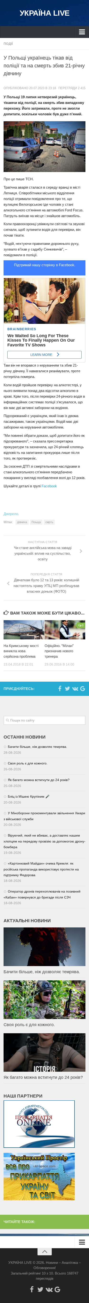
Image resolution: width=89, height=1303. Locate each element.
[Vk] (75, 688)
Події (8, 44)
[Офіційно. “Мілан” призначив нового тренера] (65, 629)
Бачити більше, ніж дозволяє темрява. (37, 747)
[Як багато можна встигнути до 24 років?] (44, 1052)
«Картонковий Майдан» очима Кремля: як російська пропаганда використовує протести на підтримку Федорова (41, 869)
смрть (49, 522)
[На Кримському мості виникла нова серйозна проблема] (24, 629)
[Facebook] (60, 688)
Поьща (36, 522)
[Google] (82, 688)
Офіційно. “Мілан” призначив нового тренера (59, 651)
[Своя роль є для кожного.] (44, 999)
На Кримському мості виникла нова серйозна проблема (21, 651)
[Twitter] (67, 688)
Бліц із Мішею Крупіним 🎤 (28, 796)
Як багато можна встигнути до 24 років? (39, 780)
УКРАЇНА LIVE (45, 13)
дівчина (22, 522)
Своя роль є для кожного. (27, 763)
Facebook (49, 486)
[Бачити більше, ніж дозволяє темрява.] (44, 946)
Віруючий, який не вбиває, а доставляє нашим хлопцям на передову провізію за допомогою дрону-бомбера (44, 841)
